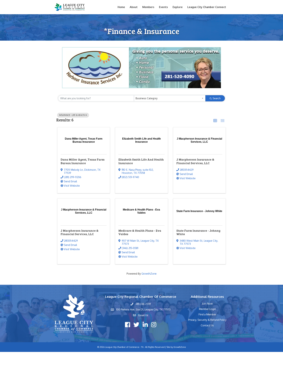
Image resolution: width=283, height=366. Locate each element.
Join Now (207, 303)
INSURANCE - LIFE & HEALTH (72, 115)
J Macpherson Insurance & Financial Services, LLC (195, 161)
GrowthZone (149, 273)
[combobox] (170, 98)
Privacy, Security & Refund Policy (207, 319)
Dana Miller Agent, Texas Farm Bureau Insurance (82, 161)
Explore (178, 7)
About (134, 7)
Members (148, 7)
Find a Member (207, 314)
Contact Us (207, 325)
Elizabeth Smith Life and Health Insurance (141, 161)
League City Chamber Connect (206, 7)
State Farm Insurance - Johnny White (198, 232)
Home (121, 7)
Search (217, 98)
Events (163, 7)
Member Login (207, 309)
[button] (215, 120)
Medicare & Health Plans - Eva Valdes (139, 232)
